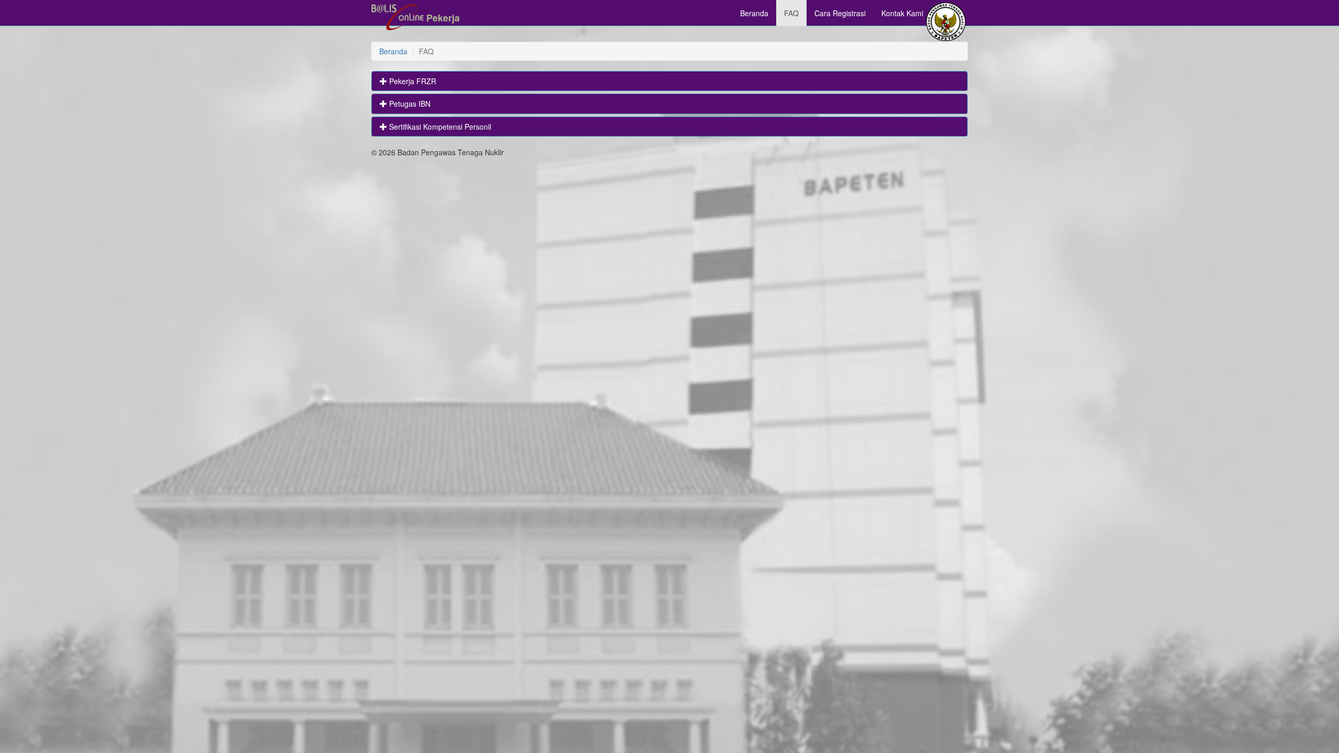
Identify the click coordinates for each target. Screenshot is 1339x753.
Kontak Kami (902, 13)
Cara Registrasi (840, 13)
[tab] (669, 81)
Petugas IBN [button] (408, 103)
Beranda (754, 13)
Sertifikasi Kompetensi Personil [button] (439, 126)
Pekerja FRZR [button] (411, 81)
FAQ (791, 13)
